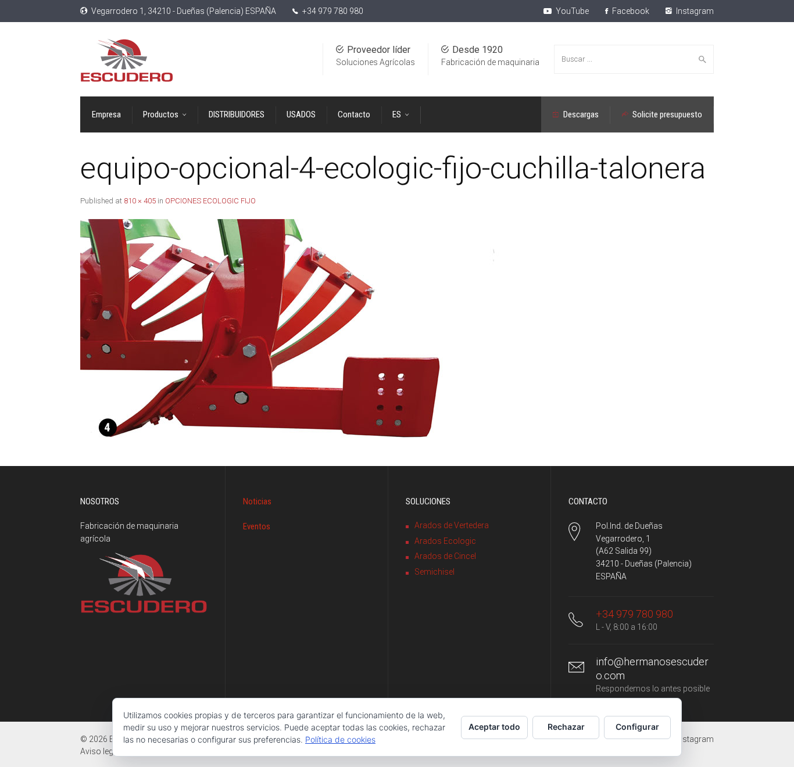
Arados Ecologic (445, 541)
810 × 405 (140, 200)
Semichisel (434, 571)
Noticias (257, 501)
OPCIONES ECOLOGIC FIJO (210, 200)
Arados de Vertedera (451, 525)
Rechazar (566, 727)
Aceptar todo (494, 727)
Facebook (629, 11)
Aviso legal (100, 751)
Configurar (637, 727)
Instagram (694, 11)
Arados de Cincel (445, 556)
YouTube (571, 11)
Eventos (256, 526)
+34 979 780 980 (332, 11)
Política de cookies (340, 739)
